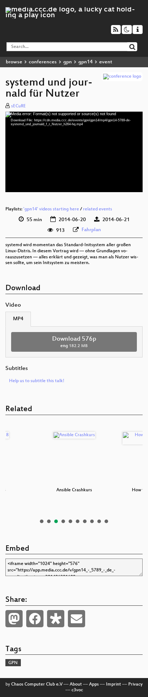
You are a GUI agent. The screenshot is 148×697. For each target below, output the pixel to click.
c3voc (77, 690)
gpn (67, 62)
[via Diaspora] (55, 618)
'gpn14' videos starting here (51, 209)
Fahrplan (91, 230)
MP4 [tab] (18, 319)
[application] (74, 152)
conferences (43, 62)
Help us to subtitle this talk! (36, 381)
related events (97, 209)
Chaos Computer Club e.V (37, 684)
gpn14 (85, 62)
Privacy (135, 684)
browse (14, 62)
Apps (94, 684)
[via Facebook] (34, 618)
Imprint (113, 684)
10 (106, 521)
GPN (13, 663)
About (76, 684)
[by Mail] (76, 618)
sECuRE (18, 106)
